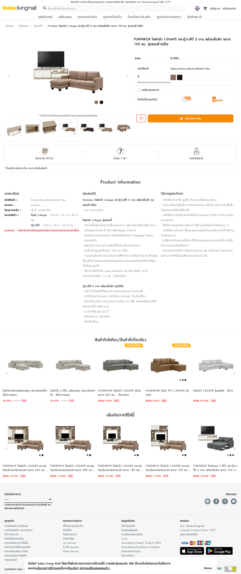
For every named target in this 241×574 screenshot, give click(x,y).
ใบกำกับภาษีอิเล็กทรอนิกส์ (17, 547)
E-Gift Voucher (71, 547)
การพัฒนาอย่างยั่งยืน (132, 534)
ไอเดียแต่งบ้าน (70, 534)
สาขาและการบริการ (72, 521)
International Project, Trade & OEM (141, 543)
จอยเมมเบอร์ (10, 559)
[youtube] (234, 501)
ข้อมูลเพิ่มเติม (128, 521)
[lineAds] (207, 501)
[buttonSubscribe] (50, 499)
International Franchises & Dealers (140, 547)
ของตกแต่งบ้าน (87, 16)
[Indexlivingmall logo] (19, 8)
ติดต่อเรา (184, 521)
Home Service (71, 551)
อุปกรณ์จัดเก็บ (112, 16)
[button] (25, 373)
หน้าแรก (9, 26)
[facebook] (216, 501)
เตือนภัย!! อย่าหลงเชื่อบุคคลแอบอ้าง (88, 568)
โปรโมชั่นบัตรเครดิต (14, 538)
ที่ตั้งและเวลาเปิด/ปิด (73, 526)
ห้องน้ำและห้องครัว (139, 16)
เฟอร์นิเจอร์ (45, 16)
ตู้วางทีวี (38, 26)
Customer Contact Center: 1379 (197, 530)
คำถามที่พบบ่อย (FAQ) (16, 551)
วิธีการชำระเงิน (11, 534)
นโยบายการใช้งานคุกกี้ (49, 568)
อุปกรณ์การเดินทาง (169, 16)
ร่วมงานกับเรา (128, 555)
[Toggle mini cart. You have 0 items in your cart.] (205, 8)
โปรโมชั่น (67, 530)
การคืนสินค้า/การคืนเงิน (16, 526)
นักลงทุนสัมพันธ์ (129, 530)
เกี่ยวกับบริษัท (128, 526)
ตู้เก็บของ (24, 26)
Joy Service (69, 543)
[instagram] (225, 501)
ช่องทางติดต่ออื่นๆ (189, 534)
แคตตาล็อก (68, 538)
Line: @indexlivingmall (192, 526)
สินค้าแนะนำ (194, 16)
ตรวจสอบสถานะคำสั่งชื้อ (16, 543)
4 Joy (124, 538)
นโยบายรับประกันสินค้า (15, 555)
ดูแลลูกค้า (9, 521)
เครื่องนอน (65, 16)
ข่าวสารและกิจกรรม (130, 551)
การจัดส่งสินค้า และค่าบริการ (18, 530)
